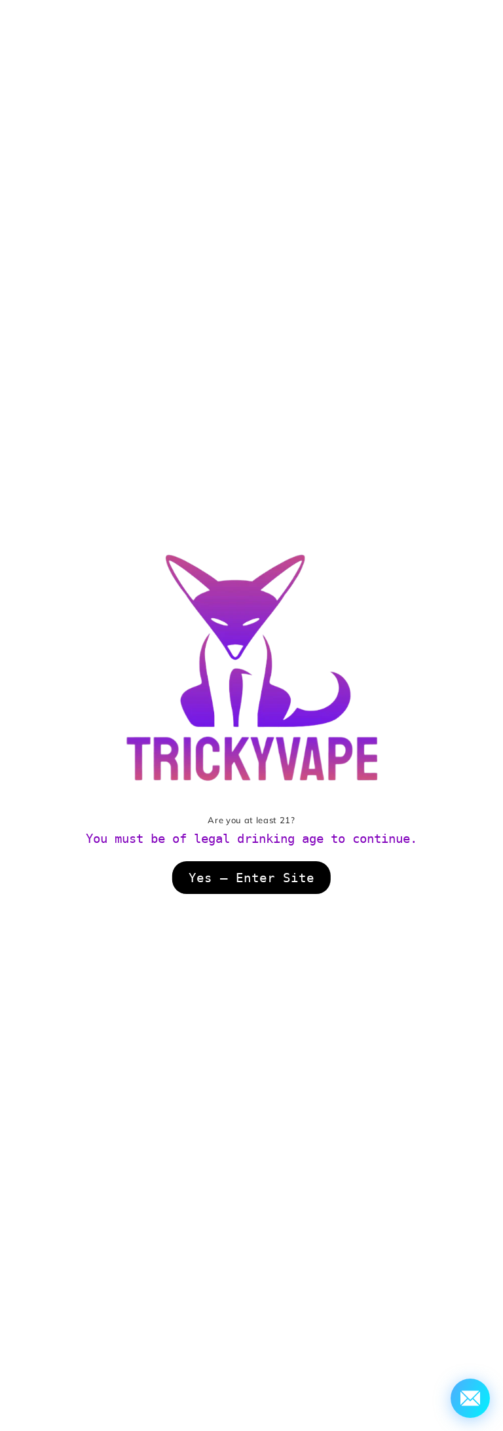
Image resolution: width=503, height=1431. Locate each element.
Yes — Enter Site (251, 877)
